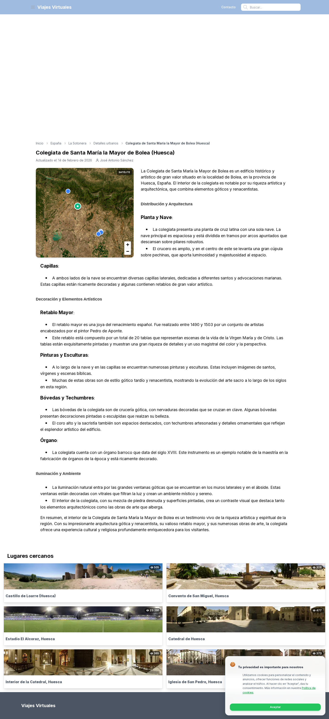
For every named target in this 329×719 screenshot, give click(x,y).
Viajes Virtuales (54, 7)
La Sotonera (77, 143)
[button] (77, 206)
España (56, 143)
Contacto (228, 7)
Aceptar (275, 707)
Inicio (39, 143)
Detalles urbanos (106, 143)
